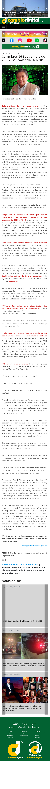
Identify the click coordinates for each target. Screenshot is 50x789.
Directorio (38, 731)
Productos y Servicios (10, 736)
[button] (3, 8)
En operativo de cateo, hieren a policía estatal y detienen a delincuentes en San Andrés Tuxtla (24, 665)
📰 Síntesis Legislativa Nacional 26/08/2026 (22, 621)
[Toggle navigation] (3, 26)
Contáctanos (23, 735)
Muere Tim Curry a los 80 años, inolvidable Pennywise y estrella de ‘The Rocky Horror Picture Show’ (22, 708)
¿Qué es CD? (9, 732)
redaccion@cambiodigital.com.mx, (25, 727)
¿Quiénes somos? (24, 732)
